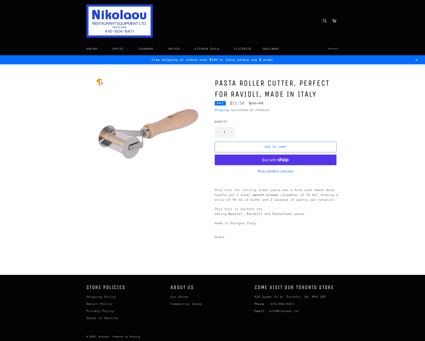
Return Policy (99, 304)
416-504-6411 (282, 304)
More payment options (275, 170)
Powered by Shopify (127, 336)
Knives (175, 48)
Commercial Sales (186, 304)
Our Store (179, 297)
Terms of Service (102, 318)
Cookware (147, 48)
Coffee (119, 48)
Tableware (271, 48)
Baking (93, 48)
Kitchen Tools (208, 48)
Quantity (221, 121)
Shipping (222, 110)
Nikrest (104, 336)
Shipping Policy (101, 297)
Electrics (242, 48)
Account (333, 48)
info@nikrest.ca (283, 311)
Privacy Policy (100, 311)
